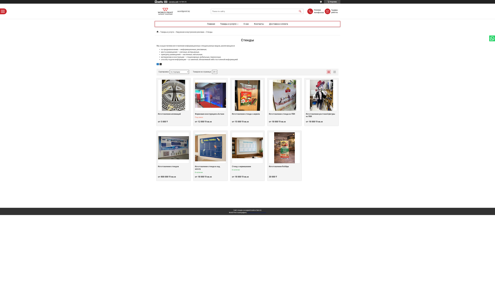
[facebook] (158, 64)
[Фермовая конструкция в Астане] (210, 95)
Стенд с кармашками (241, 166)
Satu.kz (259, 210)
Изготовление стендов (168, 166)
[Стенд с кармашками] (247, 147)
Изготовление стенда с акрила (246, 114)
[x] (161, 64)
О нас (246, 24)
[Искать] (300, 11)
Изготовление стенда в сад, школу (207, 167)
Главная (211, 24)
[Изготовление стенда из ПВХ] (284, 95)
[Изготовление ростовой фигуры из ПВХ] (321, 95)
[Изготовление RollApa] (284, 147)
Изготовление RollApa (279, 166)
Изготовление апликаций (169, 114)
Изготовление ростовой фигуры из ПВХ (320, 115)
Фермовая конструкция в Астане (209, 114)
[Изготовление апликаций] (173, 95)
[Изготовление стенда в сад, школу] (210, 147)
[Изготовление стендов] (173, 147)
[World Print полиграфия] (165, 11)
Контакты (259, 24)
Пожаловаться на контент (256, 212)
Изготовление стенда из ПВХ (282, 114)
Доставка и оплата (278, 24)
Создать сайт (174, 2)
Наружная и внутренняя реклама (190, 32)
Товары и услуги (228, 24)
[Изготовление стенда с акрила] (247, 95)
